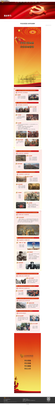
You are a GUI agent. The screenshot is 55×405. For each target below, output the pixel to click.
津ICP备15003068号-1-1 (6, 402)
